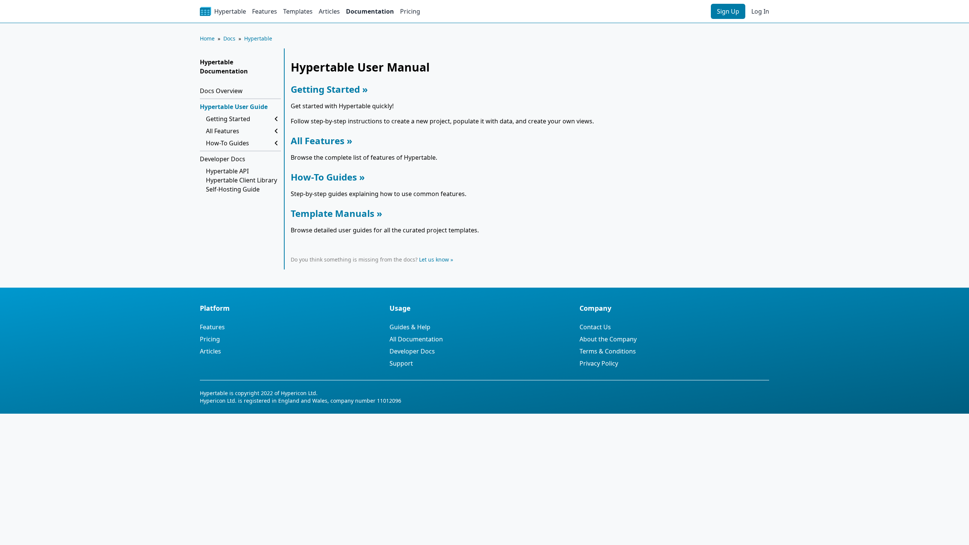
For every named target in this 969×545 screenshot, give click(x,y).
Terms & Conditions (608, 351)
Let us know (434, 259)
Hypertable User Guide (234, 107)
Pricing (410, 11)
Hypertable (258, 38)
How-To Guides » (328, 177)
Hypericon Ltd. (299, 393)
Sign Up (728, 11)
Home (207, 38)
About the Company (608, 339)
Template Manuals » (336, 213)
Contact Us (595, 327)
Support (401, 363)
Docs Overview (221, 91)
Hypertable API (227, 171)
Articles (329, 11)
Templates (298, 11)
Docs (229, 38)
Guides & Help (409, 327)
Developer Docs (222, 159)
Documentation (370, 11)
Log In (760, 11)
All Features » (321, 140)
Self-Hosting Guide (233, 189)
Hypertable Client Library (241, 180)
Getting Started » (329, 89)
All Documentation (416, 339)
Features (264, 11)
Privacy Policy (599, 363)
